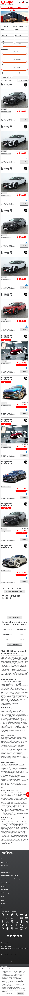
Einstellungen (8, 993)
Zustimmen (20, 993)
